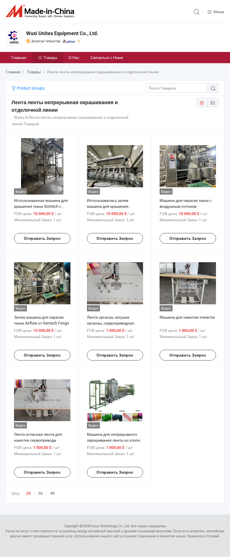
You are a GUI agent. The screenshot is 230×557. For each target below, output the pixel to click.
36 (40, 493)
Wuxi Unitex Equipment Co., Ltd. (62, 33)
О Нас (73, 57)
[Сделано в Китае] (41, 11)
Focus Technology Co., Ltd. (110, 526)
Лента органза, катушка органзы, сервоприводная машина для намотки (110, 323)
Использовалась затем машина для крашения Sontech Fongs (107, 206)
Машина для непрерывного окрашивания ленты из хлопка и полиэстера (114, 440)
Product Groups (30, 88)
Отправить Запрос (42, 238)
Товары (50, 57)
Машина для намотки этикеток (187, 317)
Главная (18, 57)
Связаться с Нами (107, 57)
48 (52, 493)
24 (28, 493)
